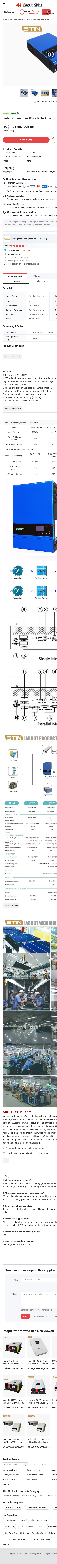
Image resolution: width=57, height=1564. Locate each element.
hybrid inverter (33, 1479)
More (5, 1544)
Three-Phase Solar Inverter (37, 1507)
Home (5, 19)
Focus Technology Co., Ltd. (33, 1553)
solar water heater (10, 1470)
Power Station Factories (15, 1520)
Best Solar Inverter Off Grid (32, 1526)
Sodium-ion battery (34, 1470)
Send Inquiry (26, 139)
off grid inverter (9, 1479)
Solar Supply (10, 1526)
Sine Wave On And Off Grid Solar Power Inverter (24, 1533)
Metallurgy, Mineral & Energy (20, 19)
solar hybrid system (11, 1474)
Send (25, 1316)
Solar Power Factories (39, 1520)
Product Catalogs (40, 1464)
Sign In (7, 264)
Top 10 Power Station (41, 1539)
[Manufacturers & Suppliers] (28, 4)
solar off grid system (35, 1474)
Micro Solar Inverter (13, 1507)
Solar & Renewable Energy (42, 19)
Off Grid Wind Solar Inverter (16, 1539)
